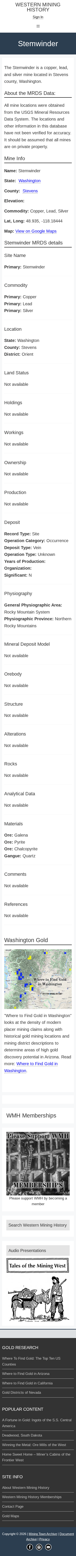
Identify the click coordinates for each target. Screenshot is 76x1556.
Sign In (38, 17)
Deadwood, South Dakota (22, 1435)
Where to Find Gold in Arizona (25, 1374)
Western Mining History (38, 7)
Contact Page (12, 1507)
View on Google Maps (36, 231)
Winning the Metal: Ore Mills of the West (34, 1445)
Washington (30, 180)
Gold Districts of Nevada (21, 1393)
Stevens (30, 191)
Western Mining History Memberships (32, 1497)
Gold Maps (10, 1516)
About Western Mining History (25, 1488)
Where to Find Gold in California (27, 1383)
